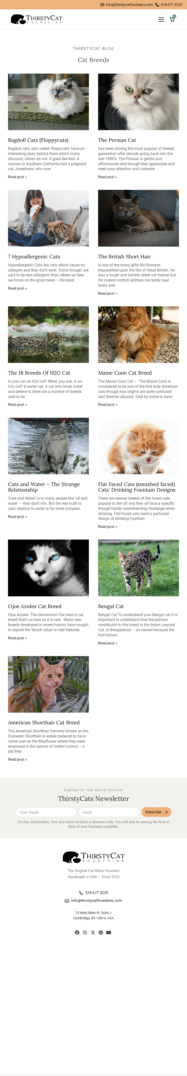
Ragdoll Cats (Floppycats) (38, 140)
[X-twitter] (93, 932)
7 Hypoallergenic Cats (34, 256)
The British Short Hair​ (124, 256)
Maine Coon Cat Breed (125, 372)
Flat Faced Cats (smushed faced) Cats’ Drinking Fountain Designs (137, 487)
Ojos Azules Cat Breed (35, 606)
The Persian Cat (117, 140)
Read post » (17, 177)
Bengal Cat (111, 606)
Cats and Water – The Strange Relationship (44, 487)
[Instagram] (85, 932)
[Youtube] (108, 932)
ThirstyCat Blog (93, 48)
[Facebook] (77, 932)
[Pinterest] (101, 932)
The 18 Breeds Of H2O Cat (39, 372)
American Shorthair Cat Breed (44, 722)
